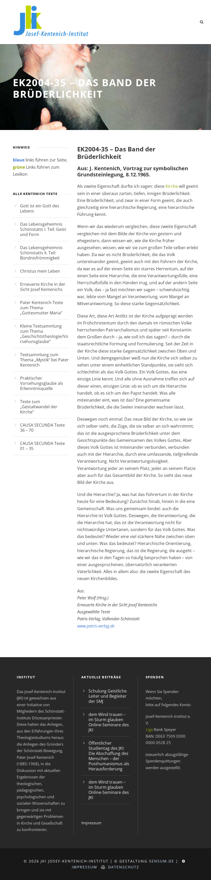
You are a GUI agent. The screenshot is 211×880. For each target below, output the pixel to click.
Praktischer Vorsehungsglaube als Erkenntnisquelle (41, 383)
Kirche (171, 186)
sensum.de (161, 861)
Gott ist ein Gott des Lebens (39, 208)
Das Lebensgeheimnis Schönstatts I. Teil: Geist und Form (43, 229)
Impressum (91, 822)
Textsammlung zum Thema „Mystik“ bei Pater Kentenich (44, 360)
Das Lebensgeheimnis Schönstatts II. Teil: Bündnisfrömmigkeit (41, 253)
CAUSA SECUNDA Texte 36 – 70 (42, 427)
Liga (149, 729)
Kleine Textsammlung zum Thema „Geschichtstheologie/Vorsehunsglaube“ (44, 333)
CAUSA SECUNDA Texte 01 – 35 (42, 446)
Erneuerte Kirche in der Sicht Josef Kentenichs (42, 286)
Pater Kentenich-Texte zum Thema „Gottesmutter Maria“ (41, 308)
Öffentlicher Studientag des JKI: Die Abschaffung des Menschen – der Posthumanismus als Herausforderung (109, 756)
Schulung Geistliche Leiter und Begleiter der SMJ (108, 696)
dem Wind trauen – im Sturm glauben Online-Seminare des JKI (109, 722)
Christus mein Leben (40, 271)
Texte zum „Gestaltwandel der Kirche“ (38, 407)
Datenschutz (123, 867)
